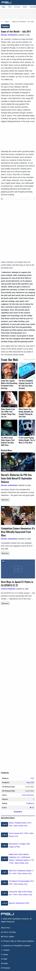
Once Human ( (14, 833)
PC (29, 823)
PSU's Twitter (8, 937)
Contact (6, 950)
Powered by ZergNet (29, 359)
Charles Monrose (8, 589)
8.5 (32, 807)
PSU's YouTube (9, 932)
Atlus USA (30, 782)
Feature (5, 26)
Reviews (6, 968)
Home (3, 7)
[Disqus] (18, 686)
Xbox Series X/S (20, 826)
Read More (18, 812)
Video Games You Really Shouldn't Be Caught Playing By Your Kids (26, 413)
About (5, 955)
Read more (5, 500)
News (25, 7)
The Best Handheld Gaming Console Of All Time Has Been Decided (26, 384)
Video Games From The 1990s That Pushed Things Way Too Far (8, 413)
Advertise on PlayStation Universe (16, 946)
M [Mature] (30, 803)
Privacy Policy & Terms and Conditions (18, 941)
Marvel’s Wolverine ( (17, 903)
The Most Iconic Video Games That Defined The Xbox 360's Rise (7, 441)
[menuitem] (3, 7)
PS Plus (17, 7)
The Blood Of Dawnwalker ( (20, 881)
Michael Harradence (9, 35)
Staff (5, 959)
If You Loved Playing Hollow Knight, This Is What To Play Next (27, 440)
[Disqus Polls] (18, 634)
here (11, 268)
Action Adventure (28, 795)
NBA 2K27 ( (13, 871)
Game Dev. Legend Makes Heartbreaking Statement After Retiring (9, 384)
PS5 (9, 7)
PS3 (32, 778)
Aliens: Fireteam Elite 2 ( (18, 823)
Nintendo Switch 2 (23, 860)
